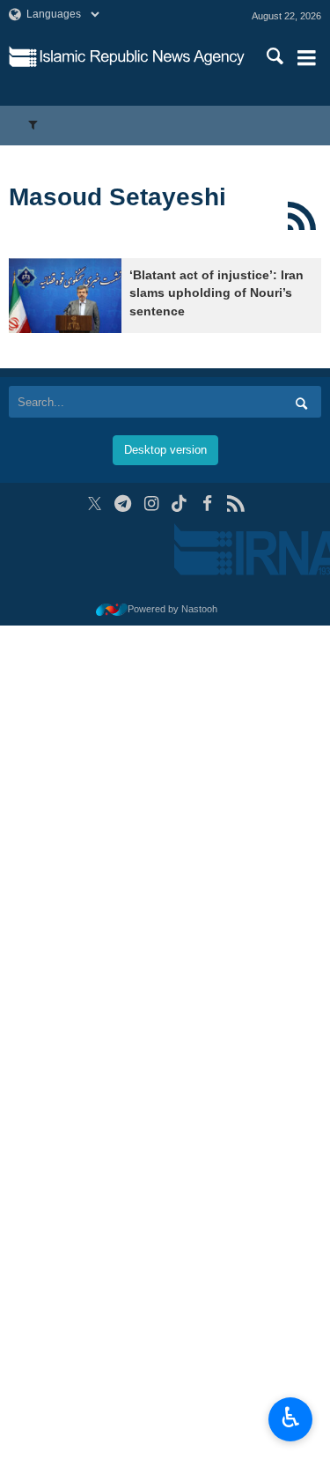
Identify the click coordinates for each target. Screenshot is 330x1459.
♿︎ (291, 1417)
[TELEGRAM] (123, 503)
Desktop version (165, 449)
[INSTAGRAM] (151, 503)
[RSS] (301, 216)
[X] (94, 503)
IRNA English (142, 57)
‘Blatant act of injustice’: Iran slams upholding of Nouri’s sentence (216, 293)
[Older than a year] (65, 295)
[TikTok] (179, 503)
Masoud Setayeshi (117, 197)
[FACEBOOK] (207, 503)
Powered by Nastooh (172, 609)
